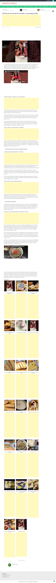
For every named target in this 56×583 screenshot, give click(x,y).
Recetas (8, 6)
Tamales (36, 6)
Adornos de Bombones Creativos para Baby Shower (28, 10)
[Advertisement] (21, 20)
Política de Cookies (6, 577)
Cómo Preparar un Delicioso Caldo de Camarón (8, 10)
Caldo (21, 6)
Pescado (25, 6)
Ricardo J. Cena (15, 564)
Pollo (17, 6)
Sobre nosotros (45, 6)
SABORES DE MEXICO (9, 3)
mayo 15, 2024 (4, 27)
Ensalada (12, 6)
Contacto (51, 6)
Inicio (4, 6)
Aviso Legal (5, 576)
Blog (40, 6)
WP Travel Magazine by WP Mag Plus (32, 581)
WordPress (24, 581)
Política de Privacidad (6, 575)
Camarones (31, 6)
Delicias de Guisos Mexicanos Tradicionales (45, 10)
